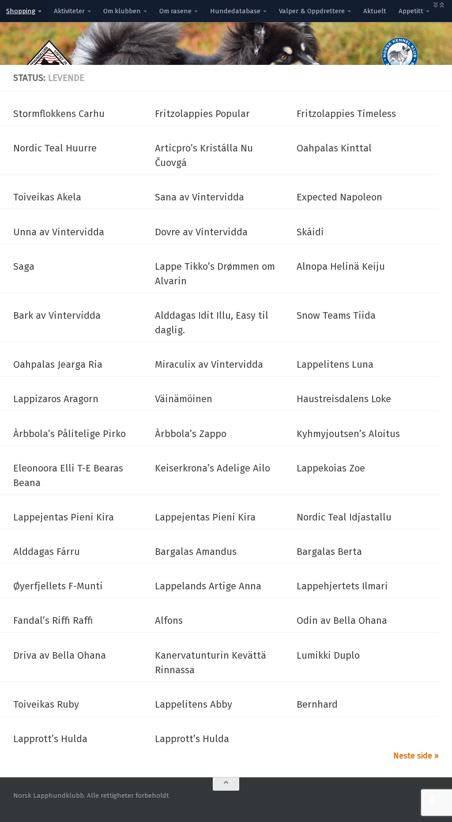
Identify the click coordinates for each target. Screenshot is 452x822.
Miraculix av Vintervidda (209, 364)
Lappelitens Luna (335, 364)
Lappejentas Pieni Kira (63, 517)
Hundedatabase (235, 11)
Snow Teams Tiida (336, 315)
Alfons (169, 620)
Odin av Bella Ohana (342, 620)
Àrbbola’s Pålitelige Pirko (69, 434)
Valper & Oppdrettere (312, 11)
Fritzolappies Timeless (346, 114)
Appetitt (411, 11)
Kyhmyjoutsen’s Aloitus (348, 434)
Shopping (20, 11)
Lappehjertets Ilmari (342, 586)
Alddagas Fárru (46, 552)
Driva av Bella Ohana (59, 655)
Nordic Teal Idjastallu (344, 517)
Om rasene (175, 11)
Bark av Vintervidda (57, 315)
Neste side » (416, 756)
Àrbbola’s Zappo (190, 434)
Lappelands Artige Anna (208, 586)
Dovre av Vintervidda (201, 232)
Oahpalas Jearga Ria (57, 364)
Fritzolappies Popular (202, 114)
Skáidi (310, 232)
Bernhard (317, 704)
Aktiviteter (69, 11)
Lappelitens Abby (193, 704)
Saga (23, 266)
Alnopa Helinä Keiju (341, 266)
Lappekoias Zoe (331, 468)
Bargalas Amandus (196, 552)
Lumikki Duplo (328, 655)
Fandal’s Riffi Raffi (53, 620)
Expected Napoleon (339, 197)
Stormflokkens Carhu (59, 114)
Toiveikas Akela (47, 197)
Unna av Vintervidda (58, 232)
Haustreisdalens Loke (344, 399)
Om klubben (122, 11)
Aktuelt (374, 11)
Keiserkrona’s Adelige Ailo (212, 468)
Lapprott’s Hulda (50, 739)
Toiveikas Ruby (46, 704)
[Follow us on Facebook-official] (432, 801)
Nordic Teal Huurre (55, 148)
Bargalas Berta (329, 552)
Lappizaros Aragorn (55, 399)
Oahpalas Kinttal (334, 148)
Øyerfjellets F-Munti (58, 586)
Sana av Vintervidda (199, 197)
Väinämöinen (183, 399)
